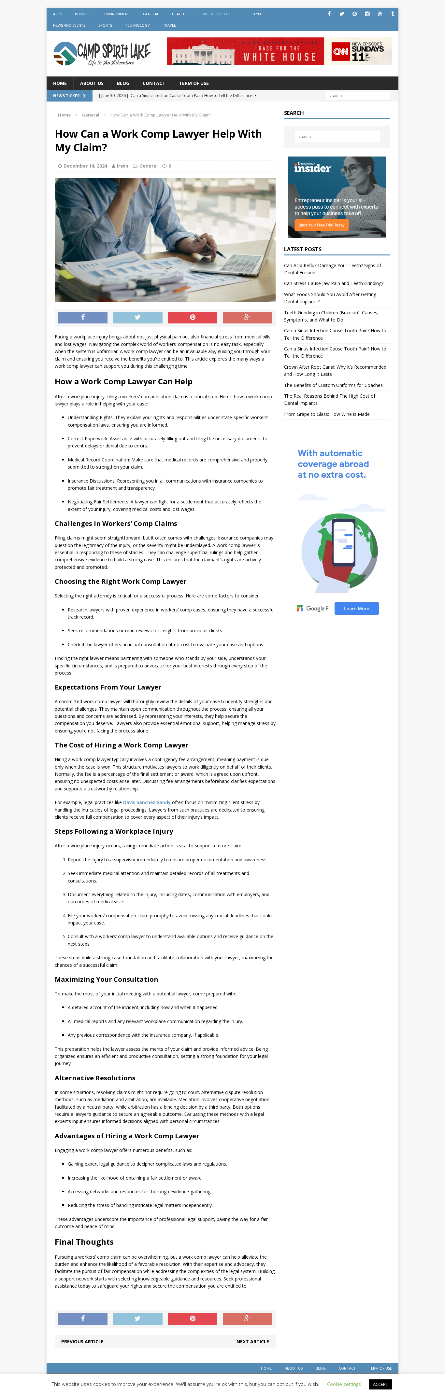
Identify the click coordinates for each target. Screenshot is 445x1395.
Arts (57, 13)
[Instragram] (367, 14)
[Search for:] (357, 95)
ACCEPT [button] (380, 1384)
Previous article (82, 1341)
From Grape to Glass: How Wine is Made (327, 414)
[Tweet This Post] (138, 318)
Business (83, 13)
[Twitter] (342, 14)
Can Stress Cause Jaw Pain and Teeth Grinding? (333, 283)
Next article (253, 1341)
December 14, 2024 (85, 166)
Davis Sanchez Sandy (147, 802)
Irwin (122, 166)
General (151, 13)
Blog (123, 83)
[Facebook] (329, 14)
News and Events (69, 25)
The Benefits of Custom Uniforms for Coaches (333, 385)
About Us (92, 83)
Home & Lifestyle (215, 13)
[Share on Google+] (247, 318)
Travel (169, 25)
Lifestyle (253, 13)
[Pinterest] (354, 14)
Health (179, 13)
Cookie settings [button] (344, 1384)
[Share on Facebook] (83, 318)
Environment (117, 13)
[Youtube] (380, 14)
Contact (154, 83)
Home (60, 83)
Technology (137, 25)
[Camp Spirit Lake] (102, 53)
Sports (105, 25)
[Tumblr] (392, 14)
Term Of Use (194, 83)
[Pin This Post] (192, 318)
